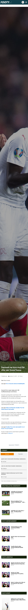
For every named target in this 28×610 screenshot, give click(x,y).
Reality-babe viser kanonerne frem (18, 537)
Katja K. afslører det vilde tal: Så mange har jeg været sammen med (18, 583)
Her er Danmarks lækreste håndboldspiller (15, 383)
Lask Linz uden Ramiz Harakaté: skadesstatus (11, 466)
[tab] (7, 454)
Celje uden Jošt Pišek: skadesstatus (9, 481)
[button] (26, 2)
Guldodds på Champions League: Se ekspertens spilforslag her (17, 492)
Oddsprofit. (10, 433)
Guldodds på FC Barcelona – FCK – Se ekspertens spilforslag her (18, 511)
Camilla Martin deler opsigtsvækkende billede (17, 547)
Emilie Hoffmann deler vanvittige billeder (16, 527)
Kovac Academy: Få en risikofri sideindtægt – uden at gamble (18, 502)
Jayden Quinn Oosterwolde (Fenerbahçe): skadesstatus (13, 459)
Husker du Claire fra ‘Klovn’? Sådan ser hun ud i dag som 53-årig (18, 564)
